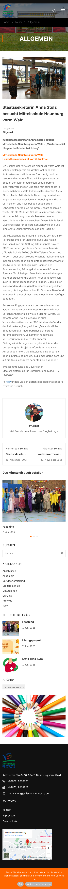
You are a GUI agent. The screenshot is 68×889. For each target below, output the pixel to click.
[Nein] (64, 878)
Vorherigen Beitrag (17, 448)
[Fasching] (34, 500)
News (18, 22)
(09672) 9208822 (18, 787)
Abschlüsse (9, 570)
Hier (8, 381)
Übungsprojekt (31, 640)
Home (5, 22)
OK (20, 884)
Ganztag (7, 595)
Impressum (9, 815)
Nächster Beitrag (52, 448)
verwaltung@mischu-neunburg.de (29, 793)
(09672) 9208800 (18, 781)
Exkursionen (9, 590)
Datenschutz (9, 821)
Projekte (7, 600)
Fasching (8, 526)
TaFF (5, 605)
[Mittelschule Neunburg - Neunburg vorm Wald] (7, 10)
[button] (31, 536)
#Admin (34, 425)
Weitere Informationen (39, 884)
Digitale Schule (11, 585)
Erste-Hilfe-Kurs (32, 658)
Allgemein (34, 22)
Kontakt (6, 809)
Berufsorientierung (13, 580)
